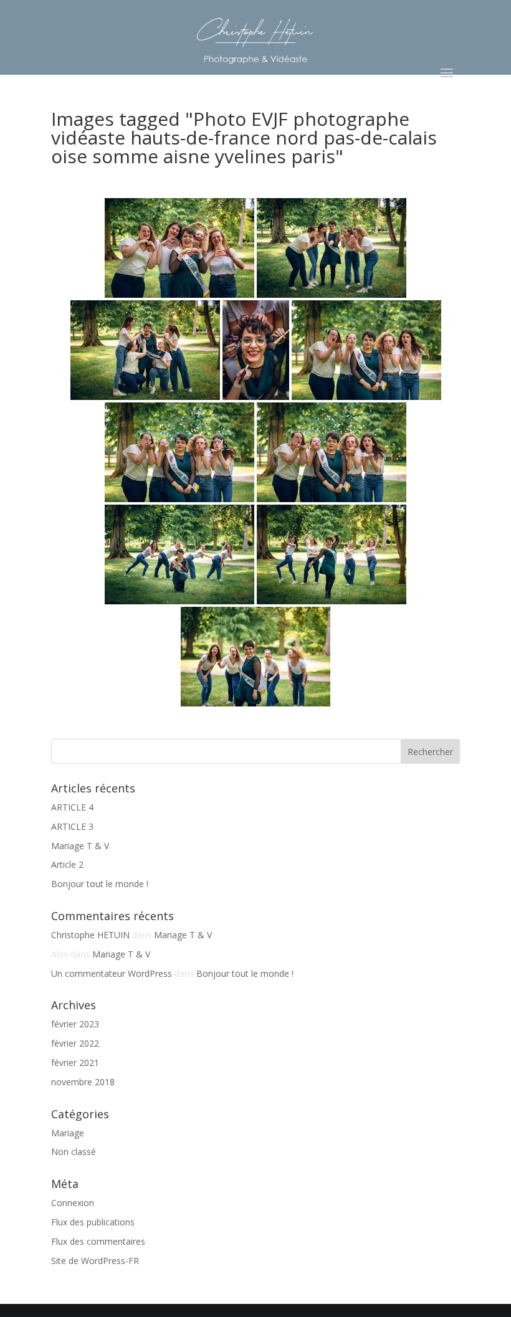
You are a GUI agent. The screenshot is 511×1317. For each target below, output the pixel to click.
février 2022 (75, 1043)
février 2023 (75, 1024)
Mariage (67, 1133)
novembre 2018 (83, 1082)
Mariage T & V (80, 846)
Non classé (73, 1152)
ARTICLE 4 (72, 807)
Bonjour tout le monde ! (99, 884)
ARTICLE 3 (72, 826)
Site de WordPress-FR (95, 1261)
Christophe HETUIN (90, 935)
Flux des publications (93, 1222)
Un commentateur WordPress (111, 973)
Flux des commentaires (98, 1241)
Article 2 (67, 864)
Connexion (72, 1203)
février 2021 (75, 1062)
